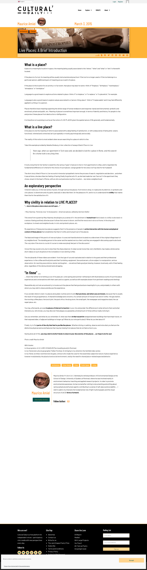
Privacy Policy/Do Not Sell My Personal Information (17, 566)
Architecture (23, 31)
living (94, 365)
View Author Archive (41, 400)
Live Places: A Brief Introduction (43, 50)
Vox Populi (78, 543)
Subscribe (51, 546)
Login (114, 2)
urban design (67, 365)
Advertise (51, 535)
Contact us (52, 537)
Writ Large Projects (81, 540)
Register (120, 2)
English (22, 1)
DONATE (98, 10)
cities (76, 365)
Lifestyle (33, 31)
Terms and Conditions (56, 549)
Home (79, 10)
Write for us (52, 540)
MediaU (77, 537)
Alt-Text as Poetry (80, 546)
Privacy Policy (53, 552)
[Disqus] (74, 437)
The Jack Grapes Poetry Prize (58, 543)
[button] (105, 55)
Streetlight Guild (80, 549)
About (106, 10)
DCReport (78, 535)
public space (85, 365)
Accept (131, 560)
